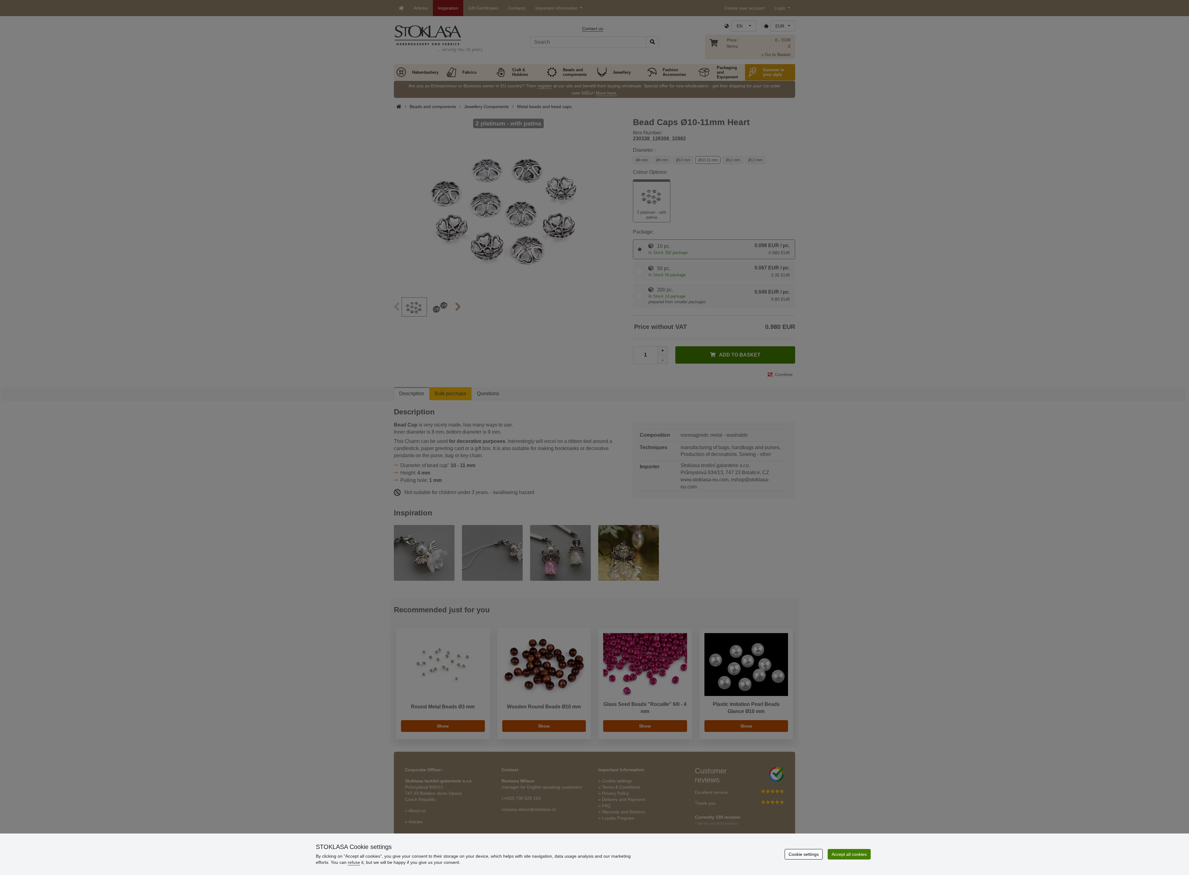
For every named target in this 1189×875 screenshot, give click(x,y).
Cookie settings (804, 854)
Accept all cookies (849, 854)
